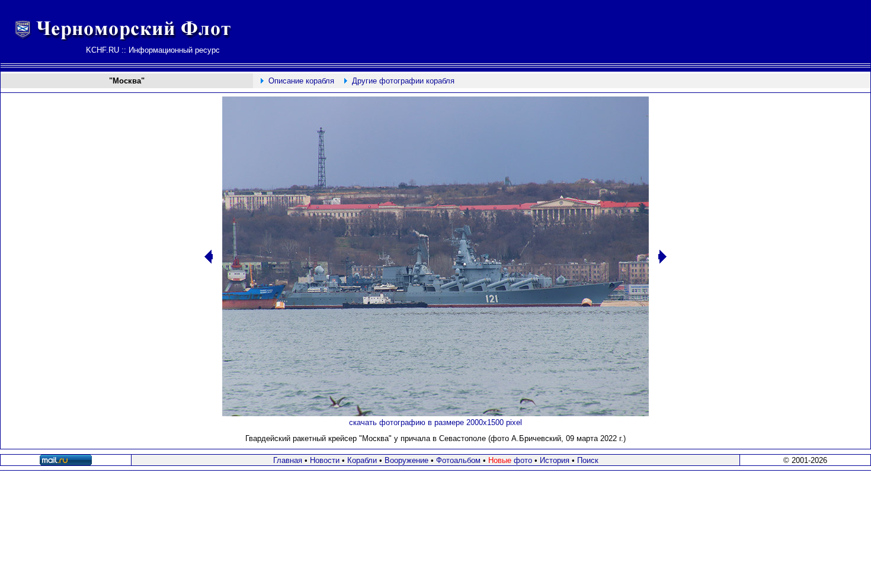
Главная (287, 460)
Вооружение (406, 460)
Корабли (362, 460)
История (554, 460)
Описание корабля (301, 80)
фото (510, 460)
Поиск (587, 460)
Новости (325, 460)
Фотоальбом (458, 460)
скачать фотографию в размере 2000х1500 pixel (435, 422)
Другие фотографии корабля (403, 80)
